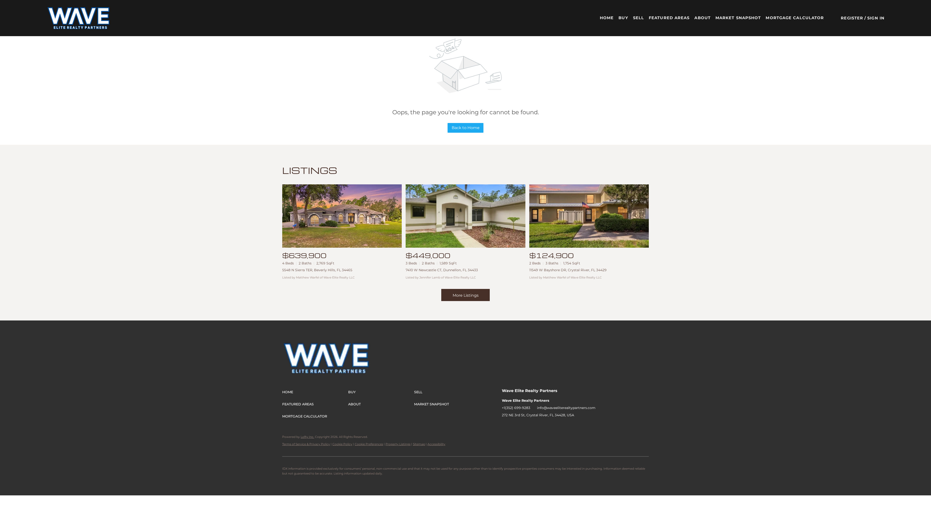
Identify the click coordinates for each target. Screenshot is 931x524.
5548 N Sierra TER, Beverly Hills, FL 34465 (317, 270)
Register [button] (852, 18)
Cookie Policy (342, 444)
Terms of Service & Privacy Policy (306, 444)
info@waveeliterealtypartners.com (566, 408)
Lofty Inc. (307, 437)
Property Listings (397, 444)
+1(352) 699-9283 (516, 408)
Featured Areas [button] (669, 18)
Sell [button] (638, 18)
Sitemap (419, 444)
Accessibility (436, 444)
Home (607, 18)
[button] (79, 18)
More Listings (466, 295)
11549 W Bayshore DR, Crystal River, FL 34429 (568, 270)
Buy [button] (623, 18)
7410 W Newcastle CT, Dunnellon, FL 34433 (442, 270)
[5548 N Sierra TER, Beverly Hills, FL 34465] (342, 216)
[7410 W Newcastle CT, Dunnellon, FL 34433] (465, 216)
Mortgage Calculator (795, 18)
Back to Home (466, 127)
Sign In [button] (875, 18)
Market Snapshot (738, 18)
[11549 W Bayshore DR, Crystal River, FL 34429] (589, 216)
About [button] (702, 18)
